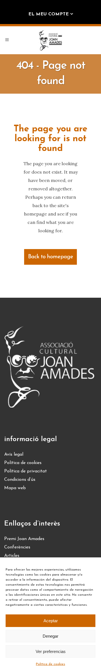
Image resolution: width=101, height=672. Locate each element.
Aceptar (50, 620)
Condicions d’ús (19, 479)
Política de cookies (50, 664)
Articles (11, 555)
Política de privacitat (25, 471)
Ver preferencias (51, 651)
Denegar (50, 636)
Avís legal (13, 454)
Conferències (17, 547)
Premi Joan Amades (24, 539)
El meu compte (48, 14)
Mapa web (15, 488)
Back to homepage (50, 257)
